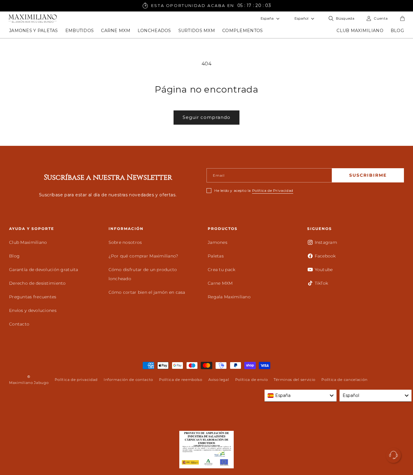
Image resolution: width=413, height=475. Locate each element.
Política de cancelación (344, 379)
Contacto (19, 324)
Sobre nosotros (125, 242)
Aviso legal (218, 379)
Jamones (217, 242)
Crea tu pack (221, 269)
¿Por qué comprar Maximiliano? (143, 256)
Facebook (325, 256)
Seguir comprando (206, 117)
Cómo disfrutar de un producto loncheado (143, 274)
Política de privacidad (76, 379)
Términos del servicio (294, 379)
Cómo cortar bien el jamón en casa (147, 292)
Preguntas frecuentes (33, 297)
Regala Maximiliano (229, 297)
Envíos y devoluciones (33, 310)
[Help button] (393, 455)
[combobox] (301, 396)
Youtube (324, 269)
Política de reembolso (180, 379)
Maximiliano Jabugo (29, 382)
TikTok (321, 283)
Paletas (216, 256)
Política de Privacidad (272, 190)
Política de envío (251, 379)
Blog (14, 256)
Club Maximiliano (28, 242)
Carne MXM (220, 283)
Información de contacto (128, 379)
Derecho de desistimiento (37, 283)
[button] (33, 30)
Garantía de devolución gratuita (43, 269)
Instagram (326, 242)
